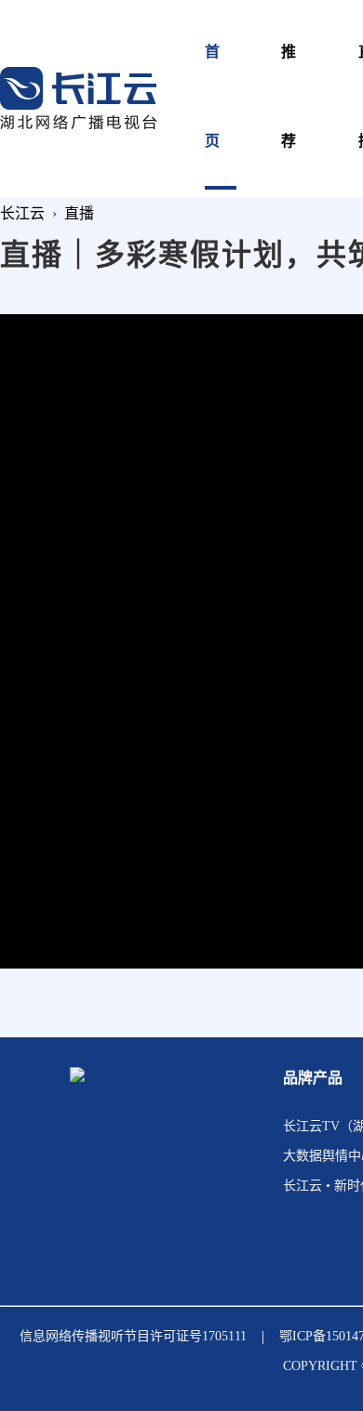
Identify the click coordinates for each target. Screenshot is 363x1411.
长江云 (22, 213)
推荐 (289, 96)
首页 (213, 96)
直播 (79, 213)
